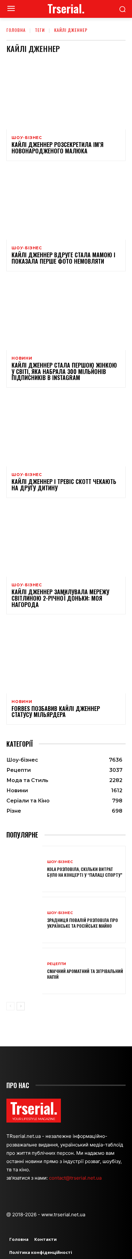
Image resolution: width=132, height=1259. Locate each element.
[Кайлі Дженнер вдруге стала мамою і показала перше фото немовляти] (66, 204)
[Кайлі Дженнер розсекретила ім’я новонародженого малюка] (66, 93)
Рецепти (56, 964)
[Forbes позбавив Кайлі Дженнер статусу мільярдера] (66, 657)
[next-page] (21, 1006)
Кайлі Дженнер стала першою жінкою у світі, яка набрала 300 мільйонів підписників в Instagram (64, 371)
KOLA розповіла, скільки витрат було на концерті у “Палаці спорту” (84, 872)
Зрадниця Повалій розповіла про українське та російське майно (82, 923)
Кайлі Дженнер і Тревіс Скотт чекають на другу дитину (64, 484)
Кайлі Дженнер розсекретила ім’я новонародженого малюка (57, 147)
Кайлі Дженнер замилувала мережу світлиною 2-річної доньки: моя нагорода (60, 598)
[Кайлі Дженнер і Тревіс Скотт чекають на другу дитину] (66, 430)
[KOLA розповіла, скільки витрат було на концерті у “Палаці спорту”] (24, 869)
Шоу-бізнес (27, 138)
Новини (22, 358)
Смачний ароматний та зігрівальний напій (85, 974)
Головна (16, 29)
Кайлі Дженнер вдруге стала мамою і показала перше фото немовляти (63, 258)
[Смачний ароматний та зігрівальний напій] (24, 971)
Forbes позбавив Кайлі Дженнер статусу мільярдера (56, 711)
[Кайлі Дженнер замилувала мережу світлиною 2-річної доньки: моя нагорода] (66, 541)
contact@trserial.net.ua (76, 1178)
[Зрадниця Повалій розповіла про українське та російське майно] (24, 920)
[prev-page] (10, 1006)
